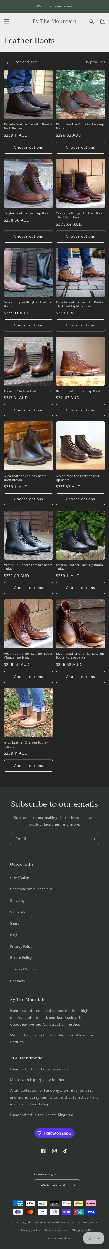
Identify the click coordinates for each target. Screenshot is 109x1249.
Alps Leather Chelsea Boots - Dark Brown (26, 478)
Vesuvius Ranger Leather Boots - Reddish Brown (80, 215)
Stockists (17, 912)
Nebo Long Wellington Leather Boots (28, 304)
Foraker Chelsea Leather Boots (27, 391)
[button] (6, 21)
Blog (13, 935)
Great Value (19, 878)
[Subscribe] (93, 839)
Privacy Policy (21, 946)
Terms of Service (24, 969)
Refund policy (88, 1222)
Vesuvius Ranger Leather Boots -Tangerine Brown (28, 656)
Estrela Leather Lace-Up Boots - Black (79, 567)
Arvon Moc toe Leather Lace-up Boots (78, 478)
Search (16, 924)
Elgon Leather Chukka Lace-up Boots (80, 126)
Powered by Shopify (60, 1222)
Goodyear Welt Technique (31, 889)
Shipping (17, 901)
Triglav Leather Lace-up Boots (27, 213)
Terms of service (56, 1230)
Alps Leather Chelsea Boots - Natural (26, 745)
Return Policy (21, 958)
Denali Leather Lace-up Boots (79, 391)
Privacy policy (30, 1230)
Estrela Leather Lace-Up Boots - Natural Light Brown (79, 304)
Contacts (17, 981)
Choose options (28, 147)
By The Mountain (34, 1222)
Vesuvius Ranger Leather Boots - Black (28, 567)
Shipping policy (82, 1230)
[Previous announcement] (5, 6)
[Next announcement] (103, 6)
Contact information (57, 1238)
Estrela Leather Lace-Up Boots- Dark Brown (28, 126)
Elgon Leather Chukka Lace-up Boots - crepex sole (80, 656)
